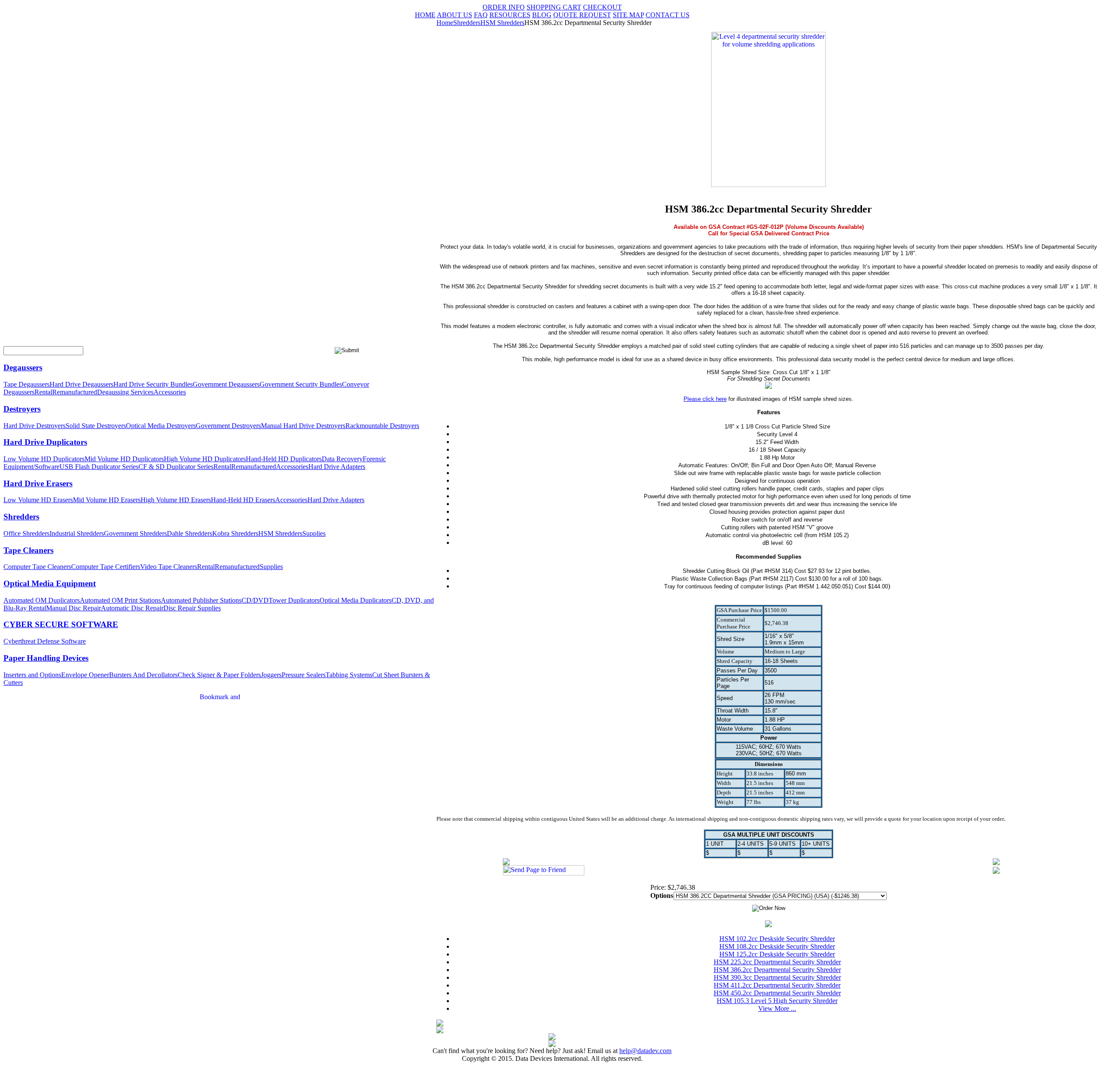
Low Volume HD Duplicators (44, 459)
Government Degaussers (226, 384)
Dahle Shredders (189, 533)
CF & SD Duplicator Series (175, 466)
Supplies (314, 533)
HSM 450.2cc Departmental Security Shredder (777, 993)
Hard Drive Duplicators (45, 442)
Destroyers (22, 408)
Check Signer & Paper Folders (219, 674)
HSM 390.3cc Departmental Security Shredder (777, 977)
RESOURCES (509, 15)
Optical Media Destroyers (161, 425)
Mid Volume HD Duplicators (124, 459)
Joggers (271, 674)
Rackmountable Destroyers (382, 425)
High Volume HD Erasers (176, 499)
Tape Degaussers (26, 384)
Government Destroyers (228, 425)
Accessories (170, 392)
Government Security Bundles (301, 384)
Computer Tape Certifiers (105, 566)
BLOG (542, 15)
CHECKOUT (602, 7)
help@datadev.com (645, 1050)
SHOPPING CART (554, 7)
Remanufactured (74, 392)
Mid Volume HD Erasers (107, 499)
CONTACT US (668, 15)
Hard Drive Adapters (336, 466)
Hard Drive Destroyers (34, 425)
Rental (43, 392)
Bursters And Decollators (143, 674)
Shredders (21, 516)
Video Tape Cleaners (168, 566)
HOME (425, 15)
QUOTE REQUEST (582, 15)
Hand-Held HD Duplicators (284, 459)
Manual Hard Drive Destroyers (303, 425)
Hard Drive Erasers (37, 483)
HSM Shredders (280, 533)
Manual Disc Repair (73, 608)
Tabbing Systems (349, 674)
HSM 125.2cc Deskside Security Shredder (777, 954)
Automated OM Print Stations (120, 600)
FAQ (481, 15)
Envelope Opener (85, 674)
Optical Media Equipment (49, 583)
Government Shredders (135, 533)
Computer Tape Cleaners (37, 566)
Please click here (705, 399)
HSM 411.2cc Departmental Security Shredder (777, 985)
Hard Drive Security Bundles (153, 384)
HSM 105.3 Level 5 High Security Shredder (777, 1000)
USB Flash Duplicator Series (99, 466)
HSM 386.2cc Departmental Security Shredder (777, 969)
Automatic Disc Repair (132, 608)
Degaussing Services (125, 392)
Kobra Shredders (235, 533)
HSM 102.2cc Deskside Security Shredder (777, 938)
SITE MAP (628, 15)
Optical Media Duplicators (356, 600)
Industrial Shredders (77, 533)
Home (444, 22)
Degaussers (22, 367)
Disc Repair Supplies (192, 608)
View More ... (777, 1008)
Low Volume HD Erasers (38, 499)
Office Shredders (26, 533)
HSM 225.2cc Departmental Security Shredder (777, 962)
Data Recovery (342, 459)
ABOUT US (454, 15)
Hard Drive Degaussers (81, 384)
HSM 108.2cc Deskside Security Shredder (777, 946)
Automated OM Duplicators (41, 600)
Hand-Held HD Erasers (243, 499)
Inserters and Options (32, 674)
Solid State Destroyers (96, 425)
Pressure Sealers (304, 674)
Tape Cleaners (28, 550)
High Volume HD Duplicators (205, 459)
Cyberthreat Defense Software (44, 641)
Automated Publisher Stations (201, 600)
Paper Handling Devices (45, 658)
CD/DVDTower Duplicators (281, 600)
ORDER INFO (504, 7)
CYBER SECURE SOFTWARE (60, 624)
